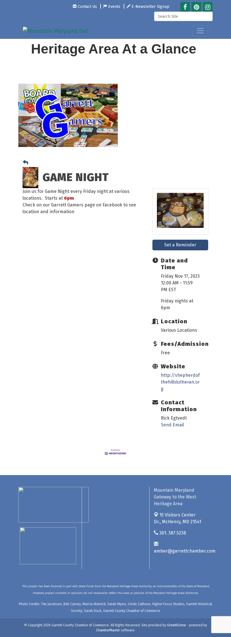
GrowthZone (176, 625)
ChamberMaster (108, 630)
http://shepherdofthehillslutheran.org (180, 382)
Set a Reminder (180, 245)
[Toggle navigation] (200, 30)
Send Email (172, 424)
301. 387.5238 (172, 533)
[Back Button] (25, 163)
